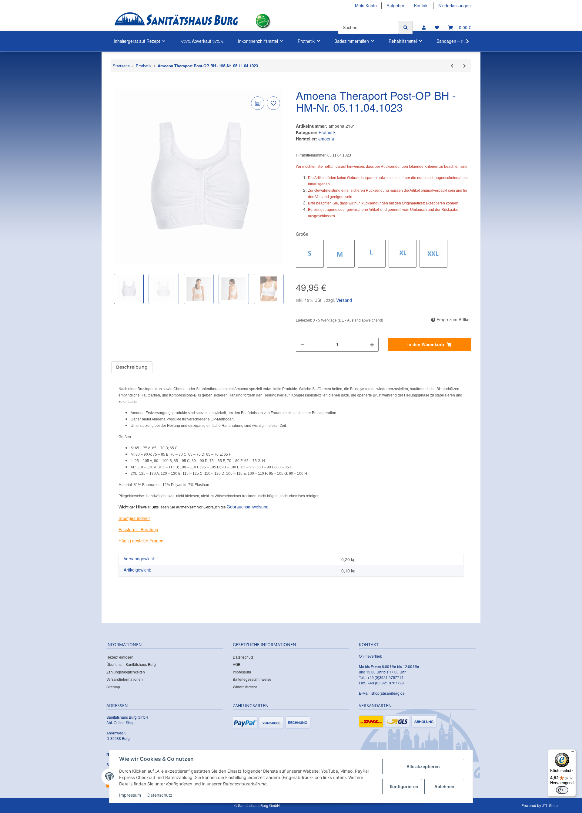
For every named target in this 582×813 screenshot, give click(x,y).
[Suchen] (406, 27)
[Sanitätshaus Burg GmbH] (176, 21)
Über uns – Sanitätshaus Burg (131, 664)
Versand (344, 300)
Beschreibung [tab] (132, 367)
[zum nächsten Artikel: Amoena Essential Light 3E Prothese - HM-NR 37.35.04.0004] (464, 65)
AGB (236, 664)
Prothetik (327, 132)
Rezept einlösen (119, 657)
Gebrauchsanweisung (248, 507)
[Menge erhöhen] (372, 344)
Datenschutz (243, 657)
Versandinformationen (124, 679)
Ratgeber (395, 5)
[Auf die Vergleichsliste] (257, 103)
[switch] (562, 790)
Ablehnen (444, 786)
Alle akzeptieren (423, 766)
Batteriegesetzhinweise (252, 679)
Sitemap (113, 686)
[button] (423, 27)
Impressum (242, 671)
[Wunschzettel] (436, 27)
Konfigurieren (404, 786)
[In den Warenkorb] (116, 86)
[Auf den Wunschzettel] (273, 103)
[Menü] (572, 753)
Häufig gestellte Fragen (141, 541)
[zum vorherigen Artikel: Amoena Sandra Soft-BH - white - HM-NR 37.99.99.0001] (452, 65)
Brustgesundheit (134, 518)
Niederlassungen (454, 5)
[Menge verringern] (302, 344)
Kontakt (421, 5)
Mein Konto (366, 5)
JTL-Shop (550, 805)
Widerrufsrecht (245, 686)
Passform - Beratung (138, 529)
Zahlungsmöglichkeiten (125, 671)
